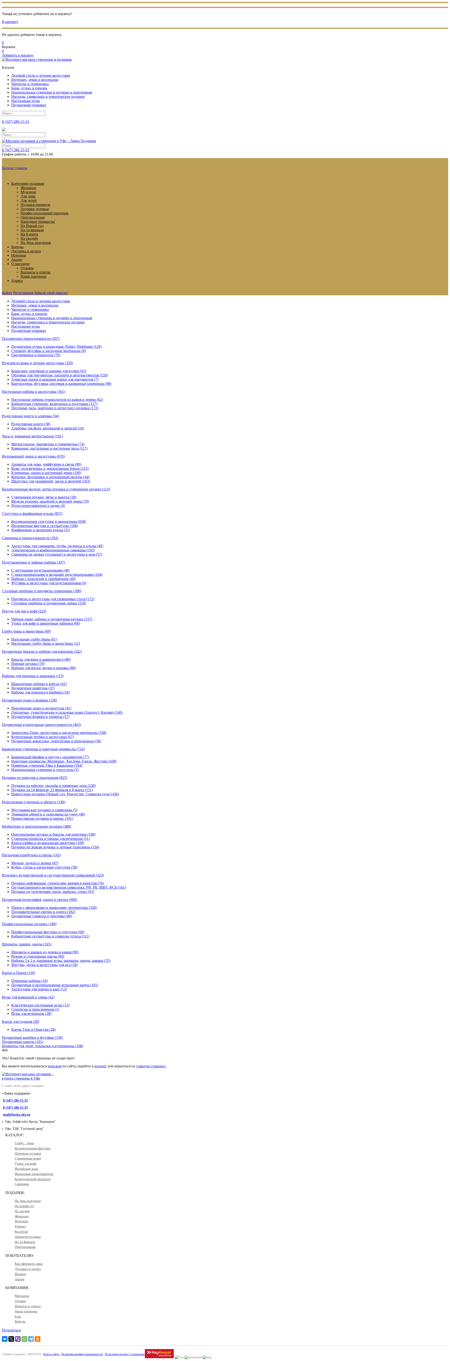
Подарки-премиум (35, 205)
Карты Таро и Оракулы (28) (33, 1029)
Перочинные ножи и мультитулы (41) (41, 708)
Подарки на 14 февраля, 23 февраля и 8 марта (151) (52, 790)
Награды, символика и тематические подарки (48, 97)
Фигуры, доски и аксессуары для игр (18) (44, 965)
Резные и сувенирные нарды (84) (37, 956)
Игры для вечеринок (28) (31, 1014)
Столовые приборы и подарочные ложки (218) (48, 603)
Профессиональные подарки (29, 924)
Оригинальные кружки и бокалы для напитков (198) (53, 834)
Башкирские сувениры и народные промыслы (43, 749)
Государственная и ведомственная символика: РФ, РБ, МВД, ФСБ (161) (68, 887)
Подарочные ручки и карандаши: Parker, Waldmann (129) (56, 347)
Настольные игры (25, 101)
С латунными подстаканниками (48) (40, 570)
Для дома (28, 196)
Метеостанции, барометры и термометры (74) (47, 444)
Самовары (22, 1184)
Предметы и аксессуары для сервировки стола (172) (52, 599)
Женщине (28, 188)
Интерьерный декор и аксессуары (33, 456)
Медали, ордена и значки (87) (34, 863)
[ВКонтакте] (5, 1339)
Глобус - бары (24, 1143)
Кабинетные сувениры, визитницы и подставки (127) (54, 404)
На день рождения (28, 1201)
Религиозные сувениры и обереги (33, 802)
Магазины (22, 1296)
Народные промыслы (38, 222)
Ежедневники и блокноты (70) (35, 355)
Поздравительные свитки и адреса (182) (43, 912)
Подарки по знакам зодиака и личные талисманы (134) (55, 847)
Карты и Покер (18, 973)
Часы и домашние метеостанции (32, 436)
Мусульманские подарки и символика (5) (44, 810)
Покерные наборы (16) (29, 981)
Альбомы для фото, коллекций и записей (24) (47, 428)
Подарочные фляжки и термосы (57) (40, 717)
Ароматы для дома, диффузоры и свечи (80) (46, 464)
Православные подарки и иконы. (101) (42, 818)
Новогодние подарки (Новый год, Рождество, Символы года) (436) (65, 794)
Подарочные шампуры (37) (33, 688)
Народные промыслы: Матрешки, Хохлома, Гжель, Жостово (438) (63, 761)
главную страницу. (151, 1066)
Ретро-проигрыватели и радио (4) (38, 506)
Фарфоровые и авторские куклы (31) (40, 530)
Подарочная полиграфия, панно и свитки (39, 900)
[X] (11, 1339)
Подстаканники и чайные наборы (33, 562)
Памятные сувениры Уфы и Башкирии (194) (46, 765)
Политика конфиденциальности (82, 1354)
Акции (16, 260)
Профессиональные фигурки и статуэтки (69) (47, 932)
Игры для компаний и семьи (28, 997)
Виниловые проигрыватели (34, 1174)
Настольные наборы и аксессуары (33, 392)
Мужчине (28, 192)
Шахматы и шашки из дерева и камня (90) (45, 952)
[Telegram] (31, 1339)
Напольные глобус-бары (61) (34, 639)
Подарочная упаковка (28, 105)
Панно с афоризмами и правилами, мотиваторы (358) (54, 908)
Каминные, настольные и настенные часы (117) (49, 448)
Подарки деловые (35, 209)
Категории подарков (27, 184)
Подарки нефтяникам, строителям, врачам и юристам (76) (57, 883)
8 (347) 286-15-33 (15, 150)
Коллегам (21, 1231)
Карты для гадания (20, 1022)
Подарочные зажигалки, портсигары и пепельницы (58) (56, 741)
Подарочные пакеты (22, 1042)
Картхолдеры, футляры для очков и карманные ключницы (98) (61, 384)
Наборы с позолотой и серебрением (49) (43, 579)
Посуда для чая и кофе (24, 611)
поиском (54, 1066)
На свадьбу (29, 238)
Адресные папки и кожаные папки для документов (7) (54, 379)
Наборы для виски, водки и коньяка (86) (43, 668)
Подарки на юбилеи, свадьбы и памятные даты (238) (53, 786)
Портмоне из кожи (28, 1153)
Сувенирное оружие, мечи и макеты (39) (43, 497)
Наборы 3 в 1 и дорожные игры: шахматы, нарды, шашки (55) (60, 961)
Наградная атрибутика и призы (31, 855)
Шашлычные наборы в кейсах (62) (39, 684)
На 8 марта (29, 234)
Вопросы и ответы (35, 272)
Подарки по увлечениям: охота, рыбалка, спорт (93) (52, 892)
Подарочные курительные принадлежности (41, 725)
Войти (7, 293)
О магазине (20, 264)
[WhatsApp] (24, 1339)
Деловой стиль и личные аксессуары (40, 75)
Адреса (17, 281)
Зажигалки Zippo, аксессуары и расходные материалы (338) (58, 733)
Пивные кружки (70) (28, 664)
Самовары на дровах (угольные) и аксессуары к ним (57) (56, 554)
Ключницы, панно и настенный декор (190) (46, 473)
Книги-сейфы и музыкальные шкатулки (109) (47, 843)
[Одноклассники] (37, 1339)
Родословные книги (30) (30, 424)
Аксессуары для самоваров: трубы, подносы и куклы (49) (57, 546)
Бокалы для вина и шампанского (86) (41, 659)
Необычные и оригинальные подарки (36, 826)
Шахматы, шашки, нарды (26, 944)
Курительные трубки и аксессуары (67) (42, 737)
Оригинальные (33, 217)
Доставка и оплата (26, 251)
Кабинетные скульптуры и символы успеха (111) (50, 936)
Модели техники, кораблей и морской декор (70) (50, 501)
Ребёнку (20, 1226)
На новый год (24, 1206)
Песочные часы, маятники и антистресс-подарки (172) (54, 408)
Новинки (18, 255)
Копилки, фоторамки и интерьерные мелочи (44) (50, 477)
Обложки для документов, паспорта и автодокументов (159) (59, 375)
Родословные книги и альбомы (30, 416)
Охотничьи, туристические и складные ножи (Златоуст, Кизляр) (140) (67, 712)
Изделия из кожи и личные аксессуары (37, 363)
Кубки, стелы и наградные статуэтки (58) (44, 867)
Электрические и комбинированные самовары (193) (53, 550)
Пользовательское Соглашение (125, 1354)
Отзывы (27, 268)
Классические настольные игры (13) (40, 1005)
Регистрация (23, 293)
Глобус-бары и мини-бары (26, 631)
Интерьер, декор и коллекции (34, 80)
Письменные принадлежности (31, 339)
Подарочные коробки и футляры (32, 1037)
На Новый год (32, 226)
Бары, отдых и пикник (29, 88)
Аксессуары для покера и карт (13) (39, 989)
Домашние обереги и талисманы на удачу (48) (48, 814)
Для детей (29, 200)
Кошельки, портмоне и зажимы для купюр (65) (48, 371)
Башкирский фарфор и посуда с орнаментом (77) (50, 757)
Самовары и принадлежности (30, 538)
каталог (100, 1066)
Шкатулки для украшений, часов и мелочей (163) (50, 481)
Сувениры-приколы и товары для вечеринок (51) (50, 839)
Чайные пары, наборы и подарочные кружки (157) (51, 619)
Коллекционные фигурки (32, 1148)
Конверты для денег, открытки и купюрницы (42, 1046)
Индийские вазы (26, 1169)
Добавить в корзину (18, 55)
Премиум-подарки (28, 1237)
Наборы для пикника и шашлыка (33, 676)
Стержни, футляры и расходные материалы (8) (48, 351)
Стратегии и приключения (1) (35, 1009)
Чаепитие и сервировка (30, 84)
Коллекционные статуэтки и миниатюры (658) (48, 521)
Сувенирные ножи (28, 1158)
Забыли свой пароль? (51, 293)
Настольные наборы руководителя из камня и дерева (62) (57, 400)
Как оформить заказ (29, 1264)
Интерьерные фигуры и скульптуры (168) (44, 526)
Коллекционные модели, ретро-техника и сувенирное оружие (56, 489)
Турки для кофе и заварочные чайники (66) (45, 623)
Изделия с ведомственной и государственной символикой (53, 875)
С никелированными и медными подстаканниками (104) (56, 574)
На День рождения (36, 243)
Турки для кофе (26, 1163)
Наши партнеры (33, 276)
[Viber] (18, 1339)
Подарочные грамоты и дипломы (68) (41, 916)
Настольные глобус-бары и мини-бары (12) (45, 643)
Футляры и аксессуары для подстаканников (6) (48, 583)
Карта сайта (51, 1354)
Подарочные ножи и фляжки (29, 700)
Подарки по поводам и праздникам (34, 778)
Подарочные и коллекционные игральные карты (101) (54, 985)
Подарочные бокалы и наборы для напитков (42, 651)
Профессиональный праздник (44, 213)
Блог (18, 1316)
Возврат (20, 1274)
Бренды (17, 247)
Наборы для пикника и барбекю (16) (40, 692)
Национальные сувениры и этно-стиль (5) (45, 770)
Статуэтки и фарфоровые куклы (32, 514)
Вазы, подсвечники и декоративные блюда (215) (50, 468)
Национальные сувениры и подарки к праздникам (51, 92)
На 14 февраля (32, 230)
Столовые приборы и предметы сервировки (41, 591)
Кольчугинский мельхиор (33, 1179)
